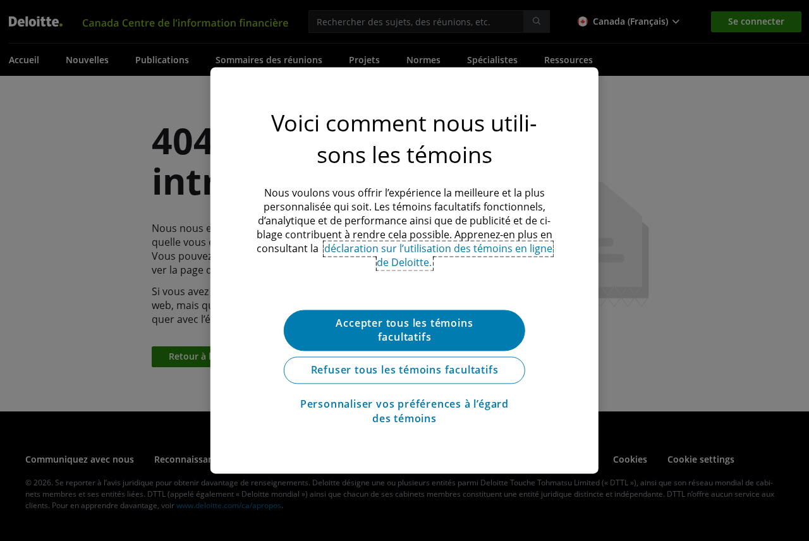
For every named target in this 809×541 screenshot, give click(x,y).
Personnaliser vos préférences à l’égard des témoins (404, 411)
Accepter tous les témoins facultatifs (404, 330)
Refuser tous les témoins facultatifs (405, 370)
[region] (404, 270)
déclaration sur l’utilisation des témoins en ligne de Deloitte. (438, 255)
